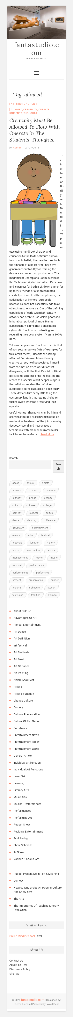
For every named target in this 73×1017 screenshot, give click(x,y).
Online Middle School (22, 936)
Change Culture (23, 700)
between (50, 490)
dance (15, 520)
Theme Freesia (22, 1004)
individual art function (27, 762)
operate (44, 109)
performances (20, 572)
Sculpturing (21, 838)
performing (42, 572)
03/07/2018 (32, 147)
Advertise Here (18, 964)
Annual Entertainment (27, 624)
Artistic (18, 686)
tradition (35, 595)
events (16, 535)
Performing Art (23, 817)
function (34, 542)
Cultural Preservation (27, 714)
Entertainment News (26, 735)
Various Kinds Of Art (26, 859)
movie (39, 557)
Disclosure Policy (19, 969)
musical (17, 565)
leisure (51, 550)
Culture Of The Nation (27, 721)
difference (49, 520)
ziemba (52, 595)
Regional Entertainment (28, 831)
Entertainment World (26, 748)
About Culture (22, 611)
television (17, 595)
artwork (16, 490)
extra (30, 535)
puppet (55, 580)
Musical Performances (27, 803)
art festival (20, 645)
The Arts (19, 898)
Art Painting (21, 672)
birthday (17, 497)
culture (50, 512)
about (15, 482)
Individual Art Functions (28, 769)
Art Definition (22, 638)
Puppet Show (22, 824)
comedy (17, 512)
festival (45, 535)
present (16, 580)
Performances (22, 810)
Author (16, 147)
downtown (18, 527)
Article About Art (24, 680)
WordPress (53, 1004)
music (54, 557)
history (51, 542)
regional (17, 587)
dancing (31, 520)
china (15, 505)
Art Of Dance (21, 666)
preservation (36, 580)
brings (32, 497)
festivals (17, 542)
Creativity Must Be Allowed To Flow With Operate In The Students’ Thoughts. (34, 130)
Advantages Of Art (25, 617)
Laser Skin (20, 776)
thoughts (30, 113)
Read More (47, 434)
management (20, 557)
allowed (16, 109)
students (15, 113)
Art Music (20, 659)
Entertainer (20, 728)
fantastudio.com (36, 49)
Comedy (19, 707)
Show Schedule (23, 845)
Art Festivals (21, 652)
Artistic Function (23, 104)
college (47, 505)
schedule (34, 587)
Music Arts (20, 797)
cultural (33, 512)
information (33, 550)
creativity (30, 109)
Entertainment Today (27, 741)
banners (33, 490)
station (51, 587)
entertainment (40, 527)
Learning (19, 783)
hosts (15, 550)
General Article (23, 755)
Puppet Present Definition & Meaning (36, 873)
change (48, 497)
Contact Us (16, 960)
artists (45, 482)
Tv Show (19, 852)
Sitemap (14, 973)
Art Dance (20, 631)
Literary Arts (21, 790)
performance (36, 565)
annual (30, 482)
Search (13, 458)
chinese (30, 505)
